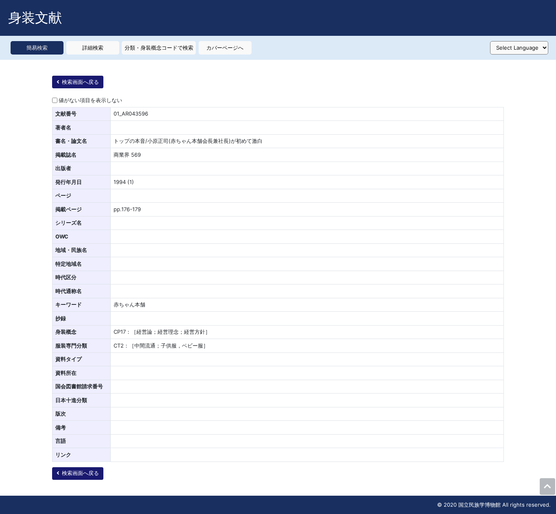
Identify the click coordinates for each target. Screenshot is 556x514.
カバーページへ (224, 47)
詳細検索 (92, 47)
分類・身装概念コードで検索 (159, 47)
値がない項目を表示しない (90, 100)
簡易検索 (37, 47)
